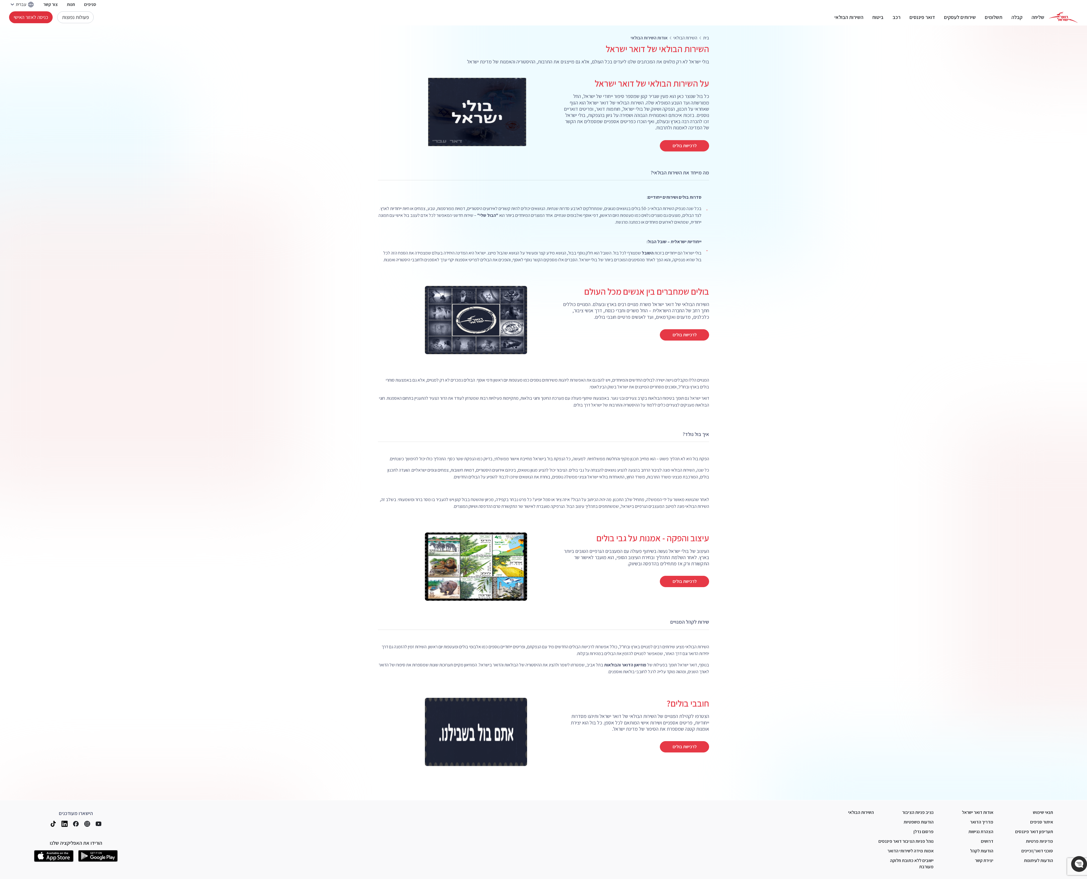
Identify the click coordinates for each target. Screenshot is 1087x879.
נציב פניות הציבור (918, 812)
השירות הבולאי (848, 17)
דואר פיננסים (922, 17)
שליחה (1038, 17)
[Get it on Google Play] (98, 856)
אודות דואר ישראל (977, 812)
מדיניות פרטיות (1039, 841)
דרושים (987, 841)
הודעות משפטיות (919, 822)
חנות (71, 4)
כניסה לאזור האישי (31, 17)
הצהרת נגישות (980, 832)
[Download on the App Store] (54, 856)
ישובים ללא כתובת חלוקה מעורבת (912, 863)
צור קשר (50, 4)
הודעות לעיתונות (1038, 860)
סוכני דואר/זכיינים (1037, 851)
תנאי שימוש (1043, 812)
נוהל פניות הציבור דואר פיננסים (906, 841)
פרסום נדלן (923, 832)
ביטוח (877, 17)
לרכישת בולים (685, 146)
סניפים (90, 4)
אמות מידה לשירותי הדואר (910, 851)
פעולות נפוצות (75, 17)
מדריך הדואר (981, 822)
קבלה (1016, 17)
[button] (1079, 864)
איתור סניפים (1041, 822)
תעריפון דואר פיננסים (1034, 832)
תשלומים (993, 17)
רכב (896, 17)
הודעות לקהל (981, 851)
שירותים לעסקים (960, 17)
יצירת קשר (984, 860)
